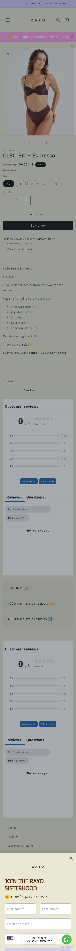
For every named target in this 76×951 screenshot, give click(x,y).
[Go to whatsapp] (67, 939)
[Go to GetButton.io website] (66, 947)
